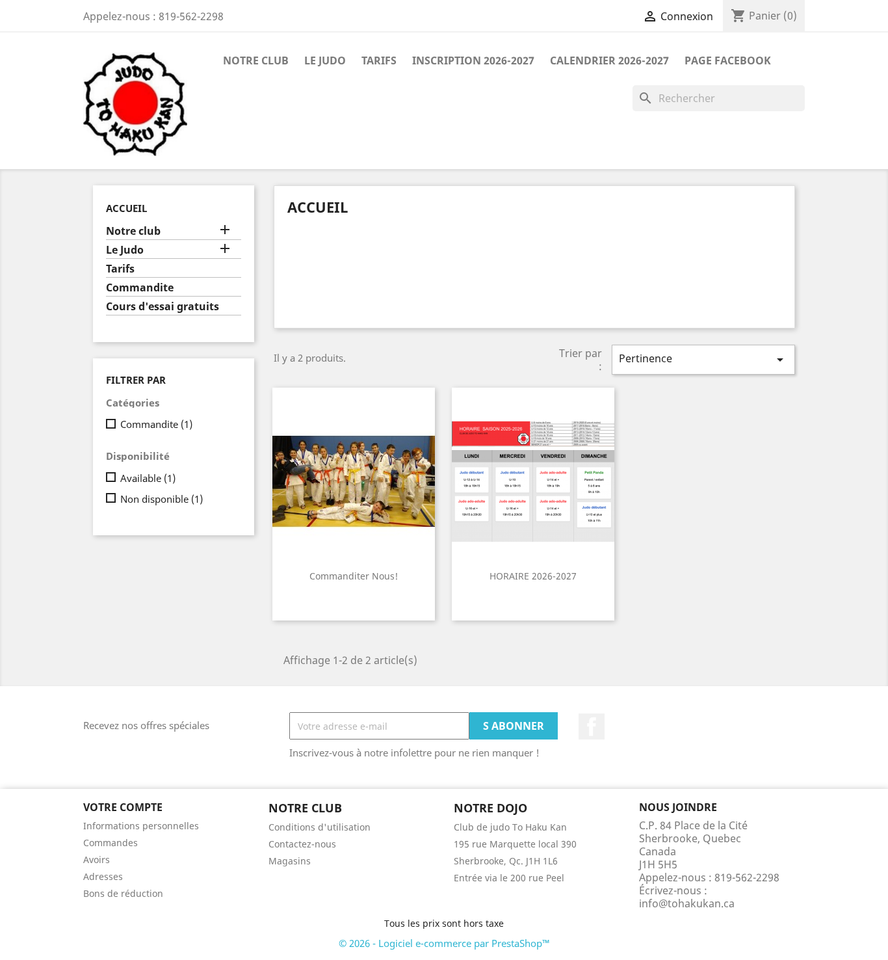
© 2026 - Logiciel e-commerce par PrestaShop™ (444, 943)
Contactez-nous (302, 844)
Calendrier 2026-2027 (609, 60)
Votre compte (123, 807)
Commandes (110, 842)
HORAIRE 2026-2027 (533, 576)
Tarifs (379, 60)
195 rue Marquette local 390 (515, 844)
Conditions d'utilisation (319, 827)
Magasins (289, 861)
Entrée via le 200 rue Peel (509, 878)
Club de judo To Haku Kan (510, 827)
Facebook (592, 726)
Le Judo (325, 60)
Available (148, 478)
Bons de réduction (123, 893)
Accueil (126, 208)
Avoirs (96, 859)
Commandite (140, 288)
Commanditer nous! (353, 576)
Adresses (103, 876)
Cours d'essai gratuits (162, 306)
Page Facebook (728, 60)
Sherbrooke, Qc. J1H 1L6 (506, 861)
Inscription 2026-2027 (473, 60)
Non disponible (161, 498)
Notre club (256, 60)
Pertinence (703, 359)
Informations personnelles (141, 826)
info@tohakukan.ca (687, 903)
